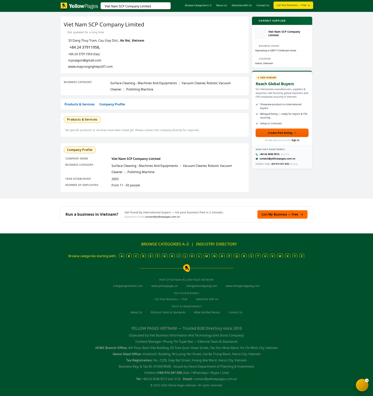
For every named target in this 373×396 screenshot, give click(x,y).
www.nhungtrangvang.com (243, 286)
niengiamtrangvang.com (201, 286)
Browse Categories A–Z (198, 5)
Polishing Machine (139, 89)
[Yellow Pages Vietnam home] (79, 5)
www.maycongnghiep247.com (90, 66)
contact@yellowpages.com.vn (277, 158)
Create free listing (280, 133)
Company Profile (112, 104)
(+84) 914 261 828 (169, 373)
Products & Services (79, 104)
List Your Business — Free (292, 5)
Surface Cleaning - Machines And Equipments (143, 83)
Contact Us (262, 5)
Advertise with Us (242, 5)
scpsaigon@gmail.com (84, 60)
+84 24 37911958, (84, 47)
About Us (221, 5)
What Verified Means (207, 312)
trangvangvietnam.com (128, 286)
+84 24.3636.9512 (269, 154)
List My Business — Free (282, 214)
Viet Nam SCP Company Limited (128, 6)
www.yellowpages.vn (164, 286)
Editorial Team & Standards (168, 312)
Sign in (295, 140)
